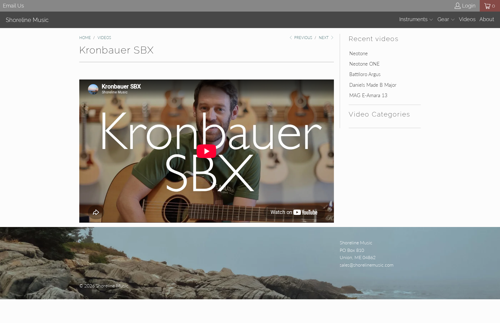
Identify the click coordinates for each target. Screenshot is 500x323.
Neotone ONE (364, 64)
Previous (302, 37)
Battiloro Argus (364, 74)
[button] (416, 19)
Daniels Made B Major (372, 85)
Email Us (13, 6)
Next (324, 37)
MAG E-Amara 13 (368, 95)
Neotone (358, 53)
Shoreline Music (112, 285)
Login (468, 6)
